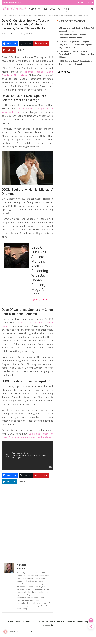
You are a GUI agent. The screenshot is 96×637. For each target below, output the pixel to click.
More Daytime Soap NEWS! (72, 21)
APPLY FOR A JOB (57, 622)
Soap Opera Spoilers (23, 622)
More (66, 9)
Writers (45, 622)
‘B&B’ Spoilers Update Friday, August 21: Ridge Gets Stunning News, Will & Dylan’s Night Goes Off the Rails (75, 45)
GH (39, 9)
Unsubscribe (48, 625)
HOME (10, 622)
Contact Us (70, 622)
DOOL (52, 9)
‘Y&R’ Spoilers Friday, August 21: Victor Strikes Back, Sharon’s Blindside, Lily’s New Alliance (76, 54)
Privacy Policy (82, 622)
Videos (32, 9)
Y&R (59, 9)
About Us (37, 622)
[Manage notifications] (6, 632)
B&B (46, 9)
